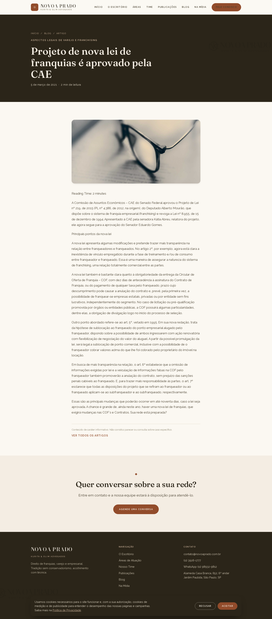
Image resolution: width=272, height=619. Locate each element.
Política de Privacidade (67, 610)
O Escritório (117, 7)
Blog (185, 7)
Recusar (205, 606)
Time (149, 7)
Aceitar (227, 606)
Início (98, 7)
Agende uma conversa (136, 509)
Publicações (167, 7)
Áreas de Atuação (130, 560)
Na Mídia (200, 7)
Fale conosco (226, 7)
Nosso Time (127, 566)
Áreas (137, 7)
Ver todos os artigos (90, 435)
